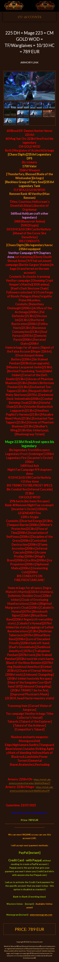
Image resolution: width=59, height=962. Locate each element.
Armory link (29, 62)
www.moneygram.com (41, 914)
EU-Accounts (29, 17)
